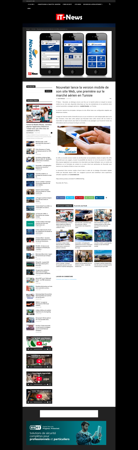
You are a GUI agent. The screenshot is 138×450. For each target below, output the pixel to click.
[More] (106, 197)
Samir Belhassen (61, 98)
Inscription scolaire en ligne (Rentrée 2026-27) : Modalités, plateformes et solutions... (44, 159)
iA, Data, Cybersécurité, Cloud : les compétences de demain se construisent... (44, 231)
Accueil (28, 29)
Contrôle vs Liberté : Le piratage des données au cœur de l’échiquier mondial (103, 244)
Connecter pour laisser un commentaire (66, 279)
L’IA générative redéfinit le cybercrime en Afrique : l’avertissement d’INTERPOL (43, 272)
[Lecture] (28, 349)
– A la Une (30, 4)
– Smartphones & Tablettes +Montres (48, 4)
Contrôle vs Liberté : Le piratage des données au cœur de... (44, 175)
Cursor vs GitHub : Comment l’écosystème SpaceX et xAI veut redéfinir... (43, 183)
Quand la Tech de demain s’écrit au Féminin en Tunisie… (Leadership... (43, 191)
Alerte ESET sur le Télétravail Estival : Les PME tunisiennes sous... (43, 280)
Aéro (29, 8)
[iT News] (69, 17)
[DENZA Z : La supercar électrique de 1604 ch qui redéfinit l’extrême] (30, 304)
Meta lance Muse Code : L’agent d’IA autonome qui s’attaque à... (44, 255)
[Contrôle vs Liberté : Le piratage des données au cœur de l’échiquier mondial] (103, 236)
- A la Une (33, 29)
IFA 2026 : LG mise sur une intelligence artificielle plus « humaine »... (43, 247)
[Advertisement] (69, 413)
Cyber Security (67, 4)
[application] (39, 343)
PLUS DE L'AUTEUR (80, 206)
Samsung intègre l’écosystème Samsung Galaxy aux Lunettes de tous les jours (44, 295)
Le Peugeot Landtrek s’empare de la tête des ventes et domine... (44, 199)
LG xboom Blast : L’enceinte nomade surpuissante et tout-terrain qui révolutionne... (44, 239)
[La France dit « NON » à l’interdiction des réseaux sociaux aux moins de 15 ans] (30, 215)
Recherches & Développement (92, 4)
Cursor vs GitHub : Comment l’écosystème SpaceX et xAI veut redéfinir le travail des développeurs (64, 265)
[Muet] (47, 349)
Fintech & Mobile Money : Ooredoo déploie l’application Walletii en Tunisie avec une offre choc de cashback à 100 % (39, 128)
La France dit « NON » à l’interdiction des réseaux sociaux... (42, 215)
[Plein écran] (50, 349)
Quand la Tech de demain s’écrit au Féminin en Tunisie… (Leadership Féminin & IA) (83, 265)
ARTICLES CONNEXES (64, 206)
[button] (110, 4)
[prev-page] (57, 270)
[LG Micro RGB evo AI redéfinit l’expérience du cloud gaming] (30, 312)
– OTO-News (77, 4)
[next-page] (60, 270)
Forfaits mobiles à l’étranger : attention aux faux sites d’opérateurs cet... (43, 223)
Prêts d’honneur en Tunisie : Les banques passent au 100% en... (43, 151)
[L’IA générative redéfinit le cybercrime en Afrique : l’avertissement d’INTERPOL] (30, 272)
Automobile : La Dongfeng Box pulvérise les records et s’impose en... (43, 167)
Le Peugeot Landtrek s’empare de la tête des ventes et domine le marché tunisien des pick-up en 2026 (103, 265)
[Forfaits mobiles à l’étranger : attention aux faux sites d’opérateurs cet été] (30, 223)
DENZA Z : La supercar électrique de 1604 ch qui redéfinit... (42, 304)
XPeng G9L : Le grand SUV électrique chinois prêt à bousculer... (42, 264)
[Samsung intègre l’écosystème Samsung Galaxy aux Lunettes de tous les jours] (30, 296)
